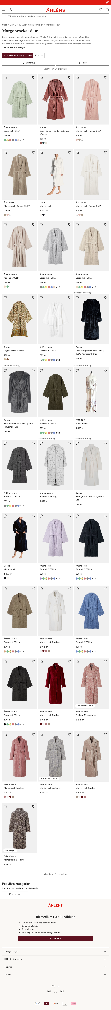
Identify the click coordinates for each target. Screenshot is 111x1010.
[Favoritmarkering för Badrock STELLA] (33, 77)
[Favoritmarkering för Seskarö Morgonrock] (105, 661)
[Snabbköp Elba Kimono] (77, 370)
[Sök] (5, 16)
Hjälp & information (13, 959)
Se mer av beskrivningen (13, 47)
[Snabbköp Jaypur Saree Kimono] (5, 297)
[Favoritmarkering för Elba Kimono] (105, 370)
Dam (12, 24)
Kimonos (39, 55)
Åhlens (7, 974)
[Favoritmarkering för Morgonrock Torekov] (69, 589)
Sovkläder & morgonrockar (30, 24)
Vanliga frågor (11, 951)
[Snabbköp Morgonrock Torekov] (41, 589)
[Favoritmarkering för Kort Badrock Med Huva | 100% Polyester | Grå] (33, 370)
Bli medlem (55, 938)
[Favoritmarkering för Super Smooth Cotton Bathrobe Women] (69, 77)
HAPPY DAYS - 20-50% (55, 2)
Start (4, 24)
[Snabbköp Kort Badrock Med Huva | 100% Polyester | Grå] (5, 370)
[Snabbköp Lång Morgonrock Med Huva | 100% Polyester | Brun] (77, 297)
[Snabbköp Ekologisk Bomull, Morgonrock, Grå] (77, 443)
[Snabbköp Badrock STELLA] (5, 77)
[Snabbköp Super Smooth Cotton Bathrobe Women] (41, 77)
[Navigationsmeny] (3, 9)
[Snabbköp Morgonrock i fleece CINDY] (77, 77)
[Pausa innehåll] (107, 2)
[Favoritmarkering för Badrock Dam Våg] (69, 443)
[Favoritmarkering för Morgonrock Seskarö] (69, 734)
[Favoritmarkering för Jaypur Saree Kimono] (33, 297)
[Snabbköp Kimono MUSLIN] (5, 224)
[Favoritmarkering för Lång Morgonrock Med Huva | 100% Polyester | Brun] (105, 297)
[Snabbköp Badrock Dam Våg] (41, 443)
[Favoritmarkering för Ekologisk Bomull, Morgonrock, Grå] (105, 443)
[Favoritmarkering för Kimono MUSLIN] (33, 224)
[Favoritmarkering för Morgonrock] (69, 152)
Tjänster (8, 966)
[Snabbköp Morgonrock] (41, 152)
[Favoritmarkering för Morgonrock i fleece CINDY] (105, 77)
